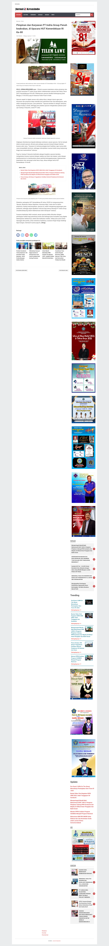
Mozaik (47, 14)
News (53, 14)
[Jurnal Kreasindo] (27, 9)
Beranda (17, 4)
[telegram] (35, 235)
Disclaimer (45, 935)
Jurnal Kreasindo (57, 940)
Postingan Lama (63, 270)
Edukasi (40, 14)
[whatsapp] (31, 235)
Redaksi (44, 931)
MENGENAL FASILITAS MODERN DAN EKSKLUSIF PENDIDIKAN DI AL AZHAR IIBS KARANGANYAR (82, 577)
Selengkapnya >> (76, 610)
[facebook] (18, 235)
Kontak (44, 933)
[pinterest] (27, 235)
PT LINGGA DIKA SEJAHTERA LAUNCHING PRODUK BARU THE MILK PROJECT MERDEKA (85, 893)
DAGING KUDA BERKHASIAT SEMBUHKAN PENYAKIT (85, 871)
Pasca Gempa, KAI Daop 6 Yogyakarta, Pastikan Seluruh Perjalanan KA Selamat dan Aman (77, 646)
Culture (26, 14)
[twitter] (22, 235)
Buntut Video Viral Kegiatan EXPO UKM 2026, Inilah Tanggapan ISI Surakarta (41, 170)
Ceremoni (33, 14)
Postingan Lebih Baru (21, 270)
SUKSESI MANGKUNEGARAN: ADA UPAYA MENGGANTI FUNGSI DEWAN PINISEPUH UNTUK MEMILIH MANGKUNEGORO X (85, 916)
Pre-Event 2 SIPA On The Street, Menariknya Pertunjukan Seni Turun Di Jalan (77, 604)
